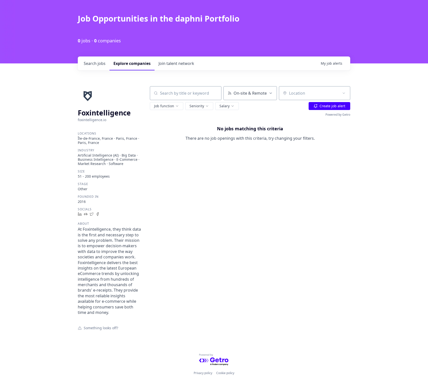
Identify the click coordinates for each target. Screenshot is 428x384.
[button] (166, 106)
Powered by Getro (337, 114)
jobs (95, 63)
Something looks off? (101, 328)
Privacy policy (203, 373)
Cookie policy (225, 373)
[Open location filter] (343, 93)
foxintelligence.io (92, 120)
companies (132, 63)
